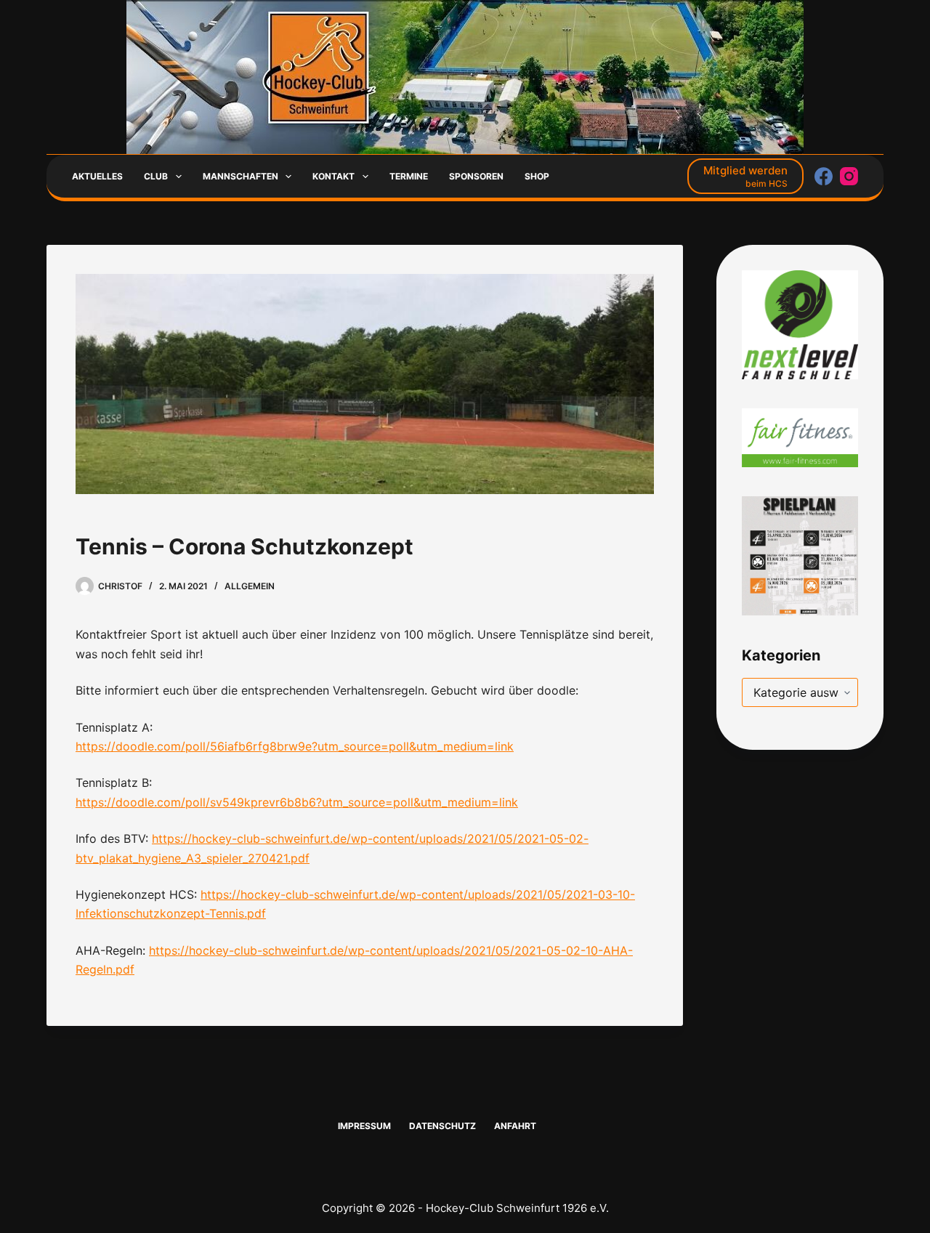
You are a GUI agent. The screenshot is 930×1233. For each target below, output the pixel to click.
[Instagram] (849, 176)
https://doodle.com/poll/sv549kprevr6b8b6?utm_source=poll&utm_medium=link (297, 802)
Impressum (364, 1125)
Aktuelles (97, 176)
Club (156, 176)
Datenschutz (442, 1125)
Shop (537, 176)
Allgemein (250, 586)
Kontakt (333, 176)
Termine (408, 176)
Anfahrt (515, 1125)
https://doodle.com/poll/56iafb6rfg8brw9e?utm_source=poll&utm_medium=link (295, 746)
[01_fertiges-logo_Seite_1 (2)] (800, 324)
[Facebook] (823, 176)
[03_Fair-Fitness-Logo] (800, 436)
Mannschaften (240, 176)
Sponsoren (476, 176)
